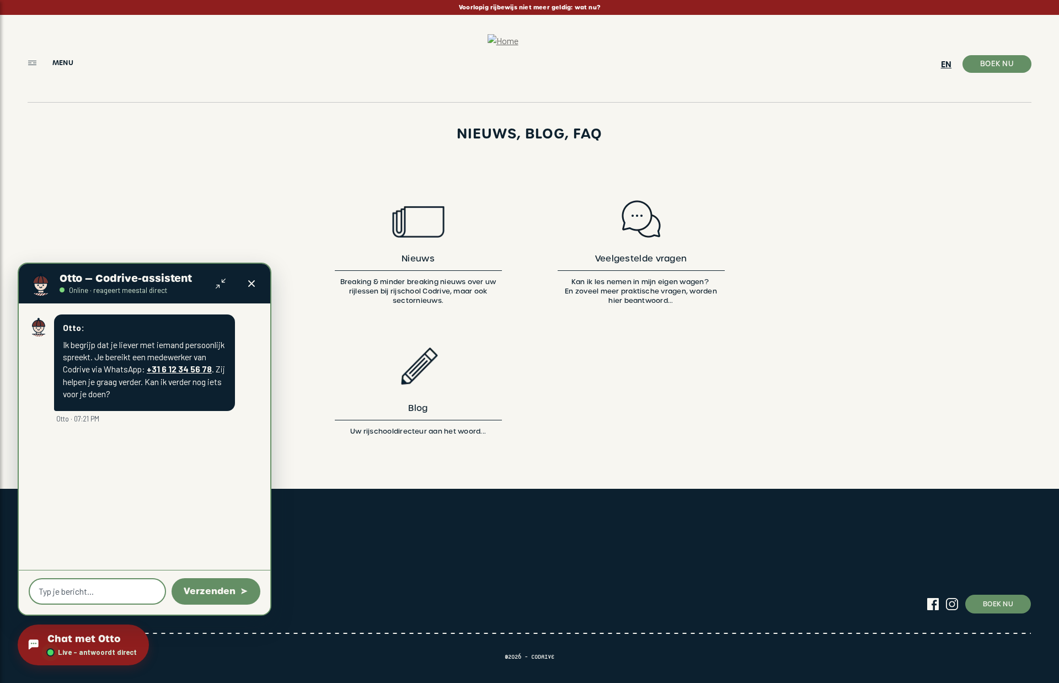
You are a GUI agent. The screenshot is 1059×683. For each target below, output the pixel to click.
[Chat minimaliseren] (220, 283)
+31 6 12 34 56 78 (179, 369)
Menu (62, 62)
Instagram (952, 604)
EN (946, 64)
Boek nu (997, 63)
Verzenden (210, 591)
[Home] (530, 59)
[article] (529, 7)
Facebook (933, 604)
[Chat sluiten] (251, 283)
